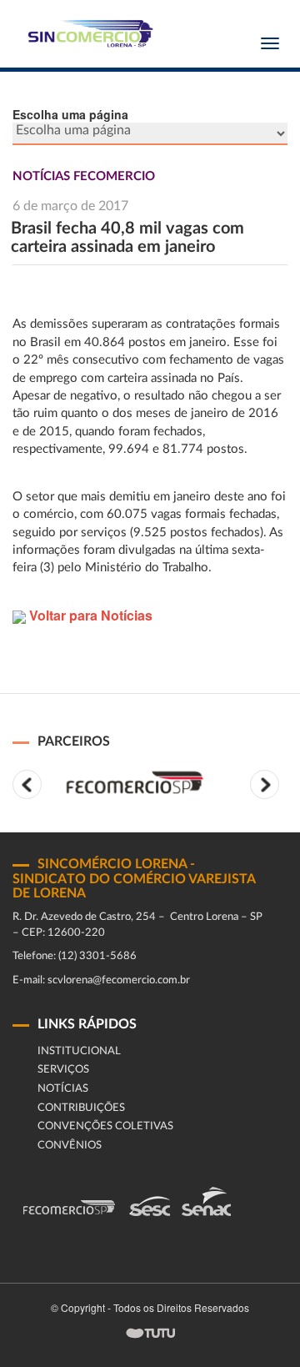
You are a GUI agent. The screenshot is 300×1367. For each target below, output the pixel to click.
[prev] (27, 784)
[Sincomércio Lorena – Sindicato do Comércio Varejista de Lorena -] (87, 34)
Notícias (63, 1088)
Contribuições (81, 1108)
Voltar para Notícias (89, 615)
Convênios (70, 1145)
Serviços (63, 1069)
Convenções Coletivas (105, 1126)
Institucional (79, 1051)
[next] (264, 784)
